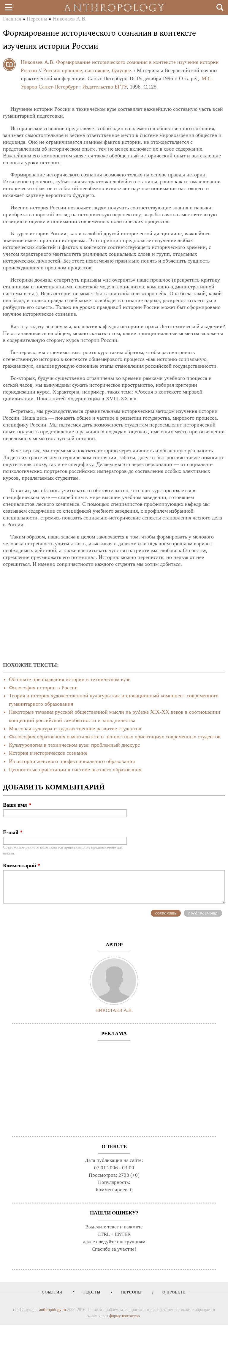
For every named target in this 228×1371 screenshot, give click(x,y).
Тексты (89, 1292)
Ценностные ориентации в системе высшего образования (75, 770)
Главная (12, 19)
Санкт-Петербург (58, 87)
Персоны (37, 19)
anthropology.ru (52, 1309)
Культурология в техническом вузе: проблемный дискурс (74, 745)
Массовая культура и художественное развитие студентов (75, 729)
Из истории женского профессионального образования (72, 761)
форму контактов (124, 1315)
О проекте (172, 1292)
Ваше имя (17, 805)
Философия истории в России (43, 688)
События (52, 1292)
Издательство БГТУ (104, 87)
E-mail (13, 832)
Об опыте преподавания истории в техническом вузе (69, 679)
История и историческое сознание (48, 753)
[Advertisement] (114, 615)
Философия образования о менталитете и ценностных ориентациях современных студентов (115, 737)
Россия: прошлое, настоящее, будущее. (87, 70)
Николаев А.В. (70, 19)
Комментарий (21, 865)
